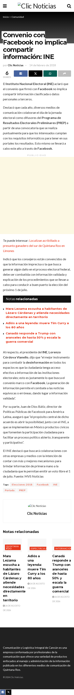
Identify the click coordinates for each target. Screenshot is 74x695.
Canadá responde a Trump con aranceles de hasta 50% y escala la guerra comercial (33, 337)
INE (55, 484)
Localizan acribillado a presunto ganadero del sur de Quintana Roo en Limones (34, 246)
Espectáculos (40, 548)
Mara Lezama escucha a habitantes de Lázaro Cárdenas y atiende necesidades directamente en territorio (38, 313)
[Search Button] (69, 6)
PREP (22, 490)
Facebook (43, 484)
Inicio (6, 16)
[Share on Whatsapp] (50, 73)
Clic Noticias (15, 65)
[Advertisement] (37, 195)
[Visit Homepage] (37, 6)
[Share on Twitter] (35, 73)
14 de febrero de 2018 (42, 65)
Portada (10, 490)
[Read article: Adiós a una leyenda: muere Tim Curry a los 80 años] (37, 545)
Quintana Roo (12, 547)
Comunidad (17, 16)
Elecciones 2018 (22, 484)
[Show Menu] (5, 6)
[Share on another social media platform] (64, 73)
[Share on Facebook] (21, 73)
